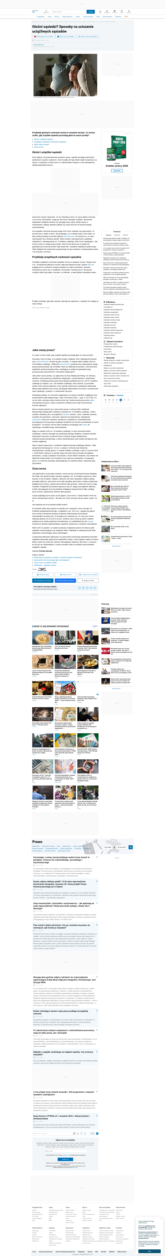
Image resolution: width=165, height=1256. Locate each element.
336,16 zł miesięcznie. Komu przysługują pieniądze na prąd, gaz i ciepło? (115, 278)
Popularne (108, 235)
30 (128, 400)
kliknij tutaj (74, 1167)
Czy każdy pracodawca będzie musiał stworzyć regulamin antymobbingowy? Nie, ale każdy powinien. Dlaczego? (116, 288)
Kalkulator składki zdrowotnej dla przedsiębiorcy (114, 306)
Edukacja (118, 16)
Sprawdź (117, 171)
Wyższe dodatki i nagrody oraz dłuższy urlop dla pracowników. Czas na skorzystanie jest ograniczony (116, 293)
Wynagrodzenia (53, 1212)
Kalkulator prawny (109, 335)
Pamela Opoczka (38, 45)
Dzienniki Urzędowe (71, 1234)
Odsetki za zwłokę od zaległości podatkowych (113, 364)
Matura (51, 1241)
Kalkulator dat (108, 338)
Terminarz (110, 395)
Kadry (49, 16)
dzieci (90, 265)
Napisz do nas (67, 574)
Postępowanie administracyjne (113, 346)
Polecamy (105, 604)
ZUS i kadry (35, 1216)
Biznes (57, 16)
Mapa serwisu (122, 1252)
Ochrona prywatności (46, 1252)
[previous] (74, 1133)
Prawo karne (107, 349)
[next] (97, 1133)
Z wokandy (77, 848)
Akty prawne (69, 1228)
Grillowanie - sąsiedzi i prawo (45, 565)
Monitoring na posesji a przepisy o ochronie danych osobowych (58, 557)
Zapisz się (65, 1159)
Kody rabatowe (120, 1234)
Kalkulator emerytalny (110, 322)
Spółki (84, 1212)
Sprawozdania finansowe (106, 1218)
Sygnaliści (86, 848)
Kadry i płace (35, 1239)
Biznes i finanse (86, 1210)
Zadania (34, 1234)
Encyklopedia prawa (52, 848)
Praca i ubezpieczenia (88, 1214)
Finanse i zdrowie (87, 1220)
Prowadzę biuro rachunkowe (107, 1212)
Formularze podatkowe (122, 1239)
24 (105, 400)
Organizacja (35, 1230)
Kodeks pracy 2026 (117, 166)
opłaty (92, 400)
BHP (50, 1218)
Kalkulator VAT (86, 1234)
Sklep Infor (69, 1220)
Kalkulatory (110, 302)
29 (124, 400)
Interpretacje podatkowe (111, 386)
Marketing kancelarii (64, 851)
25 (109, 400)
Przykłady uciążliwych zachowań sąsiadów (50, 142)
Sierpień (120, 395)
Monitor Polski (69, 1232)
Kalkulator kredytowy (110, 327)
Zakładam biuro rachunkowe (107, 1210)
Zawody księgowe (37, 1218)
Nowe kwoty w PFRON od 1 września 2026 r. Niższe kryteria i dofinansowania (116, 254)
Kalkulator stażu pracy (88, 1239)
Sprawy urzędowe (37, 848)
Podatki (34, 1210)
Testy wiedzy (52, 1245)
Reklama (112, 1252)
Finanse (118, 1214)
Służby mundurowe (66, 848)
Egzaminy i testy (53, 1237)
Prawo (78, 16)
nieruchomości (68, 236)
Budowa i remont (120, 1216)
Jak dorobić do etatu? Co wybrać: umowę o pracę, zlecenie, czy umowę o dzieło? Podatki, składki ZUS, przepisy (116, 283)
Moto (98, 16)
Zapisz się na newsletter (90, 574)
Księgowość (40, 16)
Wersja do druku (44, 574)
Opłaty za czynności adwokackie (114, 368)
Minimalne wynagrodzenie (106, 1232)
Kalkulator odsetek (87, 1237)
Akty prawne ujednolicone (73, 1239)
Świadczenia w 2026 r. (110, 461)
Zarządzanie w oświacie (55, 1239)
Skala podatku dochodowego (107, 1241)
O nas (34, 1252)
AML (100, 1220)
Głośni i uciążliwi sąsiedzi (43, 139)
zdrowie (66, 414)
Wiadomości (36, 846)
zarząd (90, 521)
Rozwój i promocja (37, 1237)
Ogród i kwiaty (120, 1218)
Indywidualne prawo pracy (56, 1210)
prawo (85, 425)
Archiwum (118, 1232)
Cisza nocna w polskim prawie (45, 563)
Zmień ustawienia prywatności (65, 1252)
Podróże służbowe (104, 1237)
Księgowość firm (37, 1207)
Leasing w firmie (86, 1218)
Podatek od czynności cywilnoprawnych (116, 381)
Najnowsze (117, 235)
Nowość (117, 163)
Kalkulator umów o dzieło (111, 317)
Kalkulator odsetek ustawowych (113, 330)
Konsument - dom (76, 21)
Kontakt (103, 1252)
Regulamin (81, 1252)
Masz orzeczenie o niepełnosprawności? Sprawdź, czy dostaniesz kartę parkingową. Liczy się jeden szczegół (116, 264)
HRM (50, 1220)
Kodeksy (68, 1241)
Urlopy (51, 1216)
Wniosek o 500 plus (110, 354)
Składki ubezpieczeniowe (106, 1234)
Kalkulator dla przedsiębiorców (113, 309)
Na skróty (119, 1228)
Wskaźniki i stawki (104, 1228)
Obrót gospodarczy (37, 1214)
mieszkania (36, 419)
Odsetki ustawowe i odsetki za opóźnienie (116, 360)
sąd (38, 461)
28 (121, 400)
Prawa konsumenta (64, 21)
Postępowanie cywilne (110, 344)
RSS (96, 1252)
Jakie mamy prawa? (41, 144)
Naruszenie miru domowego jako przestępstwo (52, 560)
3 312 (92, 1133)
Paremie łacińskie (50, 851)
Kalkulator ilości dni (110, 325)
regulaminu (66, 1155)
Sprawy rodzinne (78, 846)
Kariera (90, 1252)
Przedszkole (52, 1230)
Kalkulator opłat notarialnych (112, 333)
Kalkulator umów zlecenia (111, 315)
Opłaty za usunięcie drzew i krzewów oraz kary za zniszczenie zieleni (116, 377)
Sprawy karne (67, 846)
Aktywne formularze (115, 341)
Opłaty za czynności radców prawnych (115, 370)
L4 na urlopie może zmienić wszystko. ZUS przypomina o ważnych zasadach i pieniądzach (116, 249)
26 (113, 400)
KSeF (126, 16)
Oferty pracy (119, 1243)
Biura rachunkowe (104, 1207)
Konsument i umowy (52, 21)
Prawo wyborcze (37, 851)
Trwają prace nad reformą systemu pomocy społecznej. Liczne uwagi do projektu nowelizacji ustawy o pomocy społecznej (116, 273)
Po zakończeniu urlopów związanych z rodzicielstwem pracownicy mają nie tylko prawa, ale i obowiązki (115, 244)
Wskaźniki (110, 358)
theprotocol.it (119, 1241)
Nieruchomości (107, 16)
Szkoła (51, 1232)
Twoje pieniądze (88, 16)
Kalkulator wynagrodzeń (111, 312)
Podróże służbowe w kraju (106, 1230)
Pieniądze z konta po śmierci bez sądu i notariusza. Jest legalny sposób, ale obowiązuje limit (115, 268)
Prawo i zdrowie (70, 1222)
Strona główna (36, 21)
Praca (58, 846)
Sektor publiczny (67, 16)
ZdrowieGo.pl (119, 1230)
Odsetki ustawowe (104, 1239)
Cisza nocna (38, 147)
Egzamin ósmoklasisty (55, 1243)
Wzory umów (108, 351)
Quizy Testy (107, 383)
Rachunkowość (36, 1212)
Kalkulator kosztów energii (112, 320)
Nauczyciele (52, 1234)
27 (117, 400)
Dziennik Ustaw (70, 1230)
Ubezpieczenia (53, 1214)
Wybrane (125, 235)
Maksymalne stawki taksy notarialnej (115, 373)
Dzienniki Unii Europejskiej (73, 1237)
